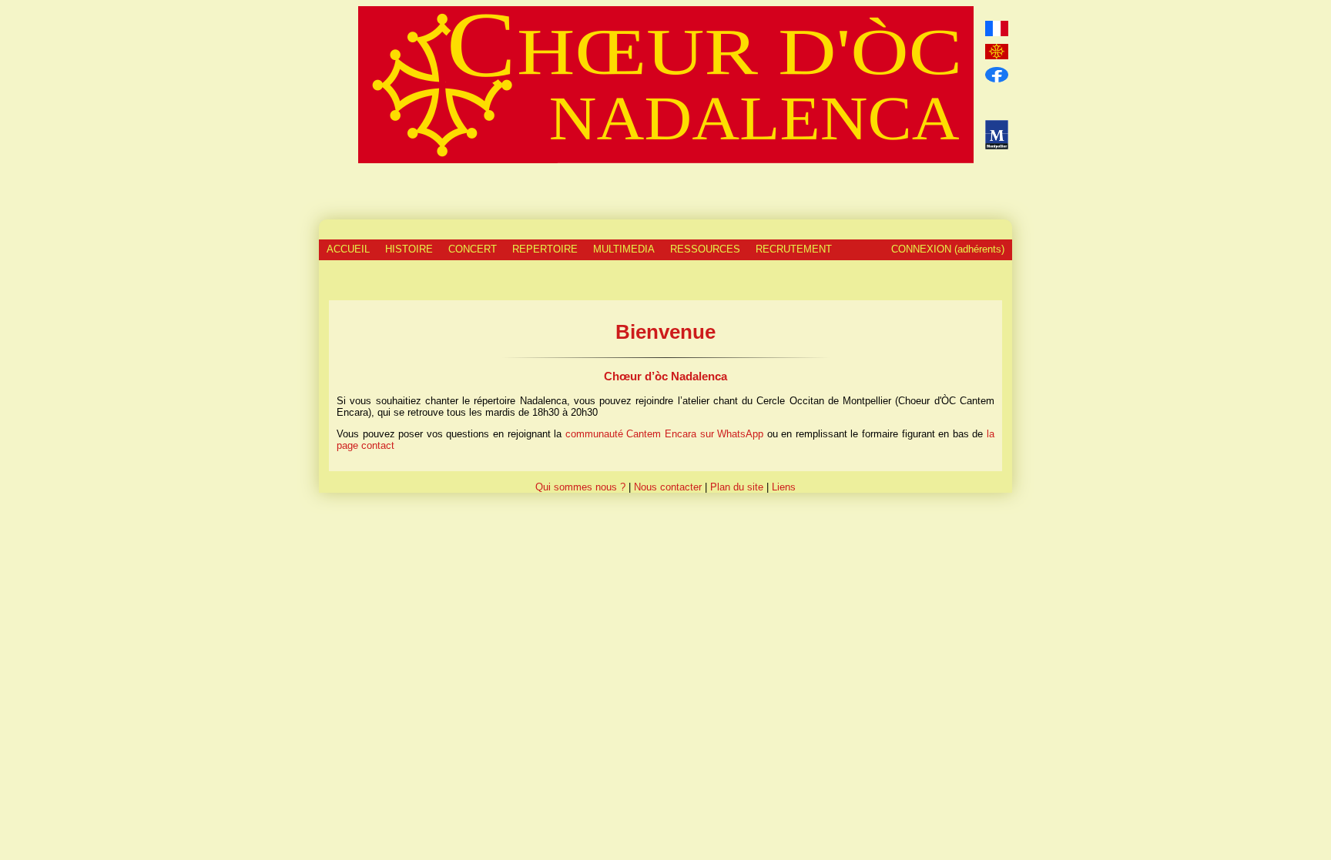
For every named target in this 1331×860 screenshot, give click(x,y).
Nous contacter (668, 487)
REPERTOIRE (545, 249)
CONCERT (472, 249)
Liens (784, 487)
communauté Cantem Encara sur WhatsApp (664, 434)
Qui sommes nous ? (580, 487)
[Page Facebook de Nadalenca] (996, 74)
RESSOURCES (705, 249)
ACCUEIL (348, 249)
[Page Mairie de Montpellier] (996, 134)
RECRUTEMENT (794, 249)
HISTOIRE (409, 249)
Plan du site (736, 487)
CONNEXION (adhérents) (947, 249)
